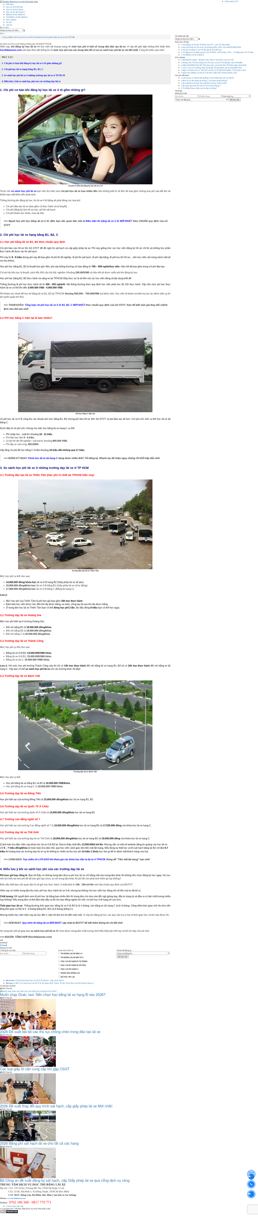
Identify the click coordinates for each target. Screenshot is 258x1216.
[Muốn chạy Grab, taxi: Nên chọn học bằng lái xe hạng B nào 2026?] (28, 990)
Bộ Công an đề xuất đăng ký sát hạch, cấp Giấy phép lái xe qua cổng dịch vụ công (65, 1180)
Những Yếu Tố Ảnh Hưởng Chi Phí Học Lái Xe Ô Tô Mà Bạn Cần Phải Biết (212, 62)
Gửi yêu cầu (123, 956)
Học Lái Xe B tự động (14, 9)
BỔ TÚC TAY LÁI (68, 977)
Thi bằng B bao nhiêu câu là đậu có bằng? (199, 88)
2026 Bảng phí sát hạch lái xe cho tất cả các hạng (39, 1143)
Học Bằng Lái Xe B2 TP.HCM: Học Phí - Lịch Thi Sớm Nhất (206, 44)
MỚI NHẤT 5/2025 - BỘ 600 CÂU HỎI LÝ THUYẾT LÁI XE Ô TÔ (207, 59)
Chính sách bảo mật (15, 1206)
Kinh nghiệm (11, 19)
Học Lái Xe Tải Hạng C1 (16, 12)
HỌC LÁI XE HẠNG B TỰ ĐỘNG (74, 961)
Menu (2, 33)
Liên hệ (9, 24)
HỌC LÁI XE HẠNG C (70, 969)
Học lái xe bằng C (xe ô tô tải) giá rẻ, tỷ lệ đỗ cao (202, 49)
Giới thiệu (10, 4)
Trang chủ (6, 37)
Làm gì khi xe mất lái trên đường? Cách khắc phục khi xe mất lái (208, 77)
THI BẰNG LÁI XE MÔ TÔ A (72, 957)
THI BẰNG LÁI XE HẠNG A (17, 17)
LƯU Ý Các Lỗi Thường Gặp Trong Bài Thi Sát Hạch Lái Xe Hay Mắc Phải (212, 67)
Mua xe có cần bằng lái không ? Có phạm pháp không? (204, 80)
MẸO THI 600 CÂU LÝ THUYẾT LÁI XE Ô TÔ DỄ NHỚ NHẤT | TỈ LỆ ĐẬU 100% (214, 70)
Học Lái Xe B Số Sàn (14, 7)
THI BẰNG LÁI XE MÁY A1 (72, 953)
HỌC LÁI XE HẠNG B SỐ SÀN (73, 965)
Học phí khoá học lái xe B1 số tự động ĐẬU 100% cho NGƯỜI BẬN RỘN (211, 47)
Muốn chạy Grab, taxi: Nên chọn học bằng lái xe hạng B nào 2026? (52, 994)
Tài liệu (9, 22)
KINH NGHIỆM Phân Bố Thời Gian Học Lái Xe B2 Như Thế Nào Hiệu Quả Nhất (214, 65)
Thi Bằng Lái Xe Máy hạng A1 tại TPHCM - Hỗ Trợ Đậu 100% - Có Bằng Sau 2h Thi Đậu (218, 52)
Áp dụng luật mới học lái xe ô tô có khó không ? (201, 85)
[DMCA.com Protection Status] (9, 1211)
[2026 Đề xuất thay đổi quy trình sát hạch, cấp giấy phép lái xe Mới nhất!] (28, 1088)
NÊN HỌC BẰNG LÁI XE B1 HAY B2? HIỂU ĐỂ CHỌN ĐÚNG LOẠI (209, 72)
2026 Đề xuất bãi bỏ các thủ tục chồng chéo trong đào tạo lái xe (50, 1031)
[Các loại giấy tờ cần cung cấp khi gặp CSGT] (28, 1051)
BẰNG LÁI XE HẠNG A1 (15, 14)
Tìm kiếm (5, 27)
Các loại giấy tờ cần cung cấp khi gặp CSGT (35, 1068)
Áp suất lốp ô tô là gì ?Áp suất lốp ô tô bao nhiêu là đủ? (204, 83)
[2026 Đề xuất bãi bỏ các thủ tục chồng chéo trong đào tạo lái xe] (28, 1014)
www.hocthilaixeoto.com (16, 1198)
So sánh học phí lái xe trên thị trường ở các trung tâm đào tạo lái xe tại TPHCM (42, 37)
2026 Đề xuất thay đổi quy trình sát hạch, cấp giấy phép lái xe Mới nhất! (56, 1105)
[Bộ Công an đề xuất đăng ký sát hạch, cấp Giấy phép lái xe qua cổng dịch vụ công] (28, 1162)
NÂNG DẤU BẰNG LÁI (70, 973)
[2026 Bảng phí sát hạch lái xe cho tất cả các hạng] (28, 1125)
